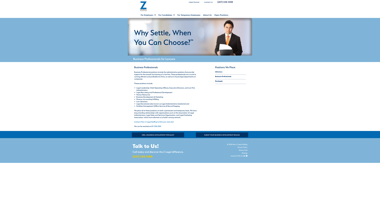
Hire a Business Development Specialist (158, 135)
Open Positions (221, 15)
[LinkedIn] (244, 156)
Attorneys (218, 72)
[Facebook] (246, 156)
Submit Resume (194, 2)
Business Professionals (223, 76)
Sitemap (244, 153)
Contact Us (208, 2)
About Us (207, 15)
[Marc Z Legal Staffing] (158, 6)
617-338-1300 (156, 126)
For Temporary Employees (188, 15)
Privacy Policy (242, 147)
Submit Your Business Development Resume (222, 135)
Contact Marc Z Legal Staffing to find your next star (153, 122)
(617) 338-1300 (225, 1)
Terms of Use (243, 150)
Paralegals (219, 81)
